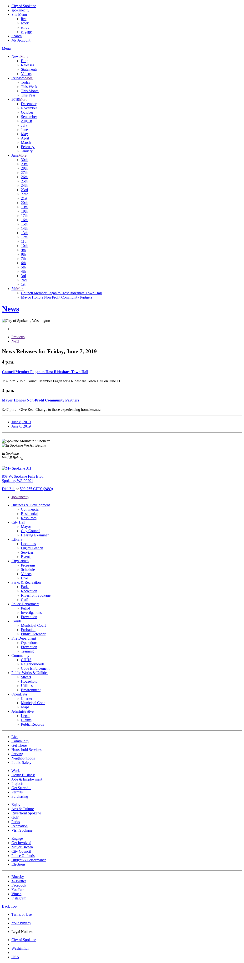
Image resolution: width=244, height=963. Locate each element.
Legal (25, 716)
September (29, 117)
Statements (29, 69)
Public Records (32, 724)
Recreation (29, 591)
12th (24, 237)
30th (24, 160)
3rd (23, 276)
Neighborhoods (32, 664)
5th (23, 267)
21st (24, 198)
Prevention (29, 617)
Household (29, 681)
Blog (24, 61)
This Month (30, 91)
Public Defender (33, 634)
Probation (28, 630)
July (24, 125)
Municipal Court (33, 625)
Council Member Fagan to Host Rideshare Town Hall (61, 293)
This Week (29, 87)
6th (23, 263)
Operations (29, 643)
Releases (27, 65)
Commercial (30, 509)
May (24, 134)
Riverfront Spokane (36, 595)
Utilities (27, 686)
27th (24, 173)
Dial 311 (8, 489)
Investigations (31, 612)
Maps (25, 707)
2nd (24, 280)
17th (24, 216)
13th (24, 233)
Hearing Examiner (35, 535)
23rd (24, 190)
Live (24, 578)
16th (24, 220)
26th (24, 177)
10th (24, 246)
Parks (25, 587)
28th (24, 168)
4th (23, 271)
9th (23, 250)
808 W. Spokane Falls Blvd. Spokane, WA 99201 (23, 478)
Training (27, 651)
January (27, 151)
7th (23, 259)
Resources (28, 518)
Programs (28, 565)
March (26, 142)
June (24, 130)
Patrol (25, 608)
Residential (29, 514)
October (27, 112)
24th (24, 185)
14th (24, 228)
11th (24, 241)
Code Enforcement (35, 668)
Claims (26, 720)
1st (23, 284)
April (25, 138)
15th (24, 224)
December (28, 104)
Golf (24, 600)
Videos (26, 74)
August (26, 121)
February (28, 147)
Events (26, 557)
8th (23, 254)
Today (25, 82)
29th (24, 164)
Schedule (28, 569)
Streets (26, 677)
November (29, 108)
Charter (26, 698)
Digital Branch (32, 548)
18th (24, 211)
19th (24, 207)
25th (24, 181)
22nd (25, 194)
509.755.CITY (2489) (36, 489)
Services (27, 552)
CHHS (26, 660)
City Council (30, 531)
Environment (31, 690)
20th (24, 203)
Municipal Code (33, 703)
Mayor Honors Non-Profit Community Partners (56, 297)
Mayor (26, 526)
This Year (28, 95)
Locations (28, 544)
